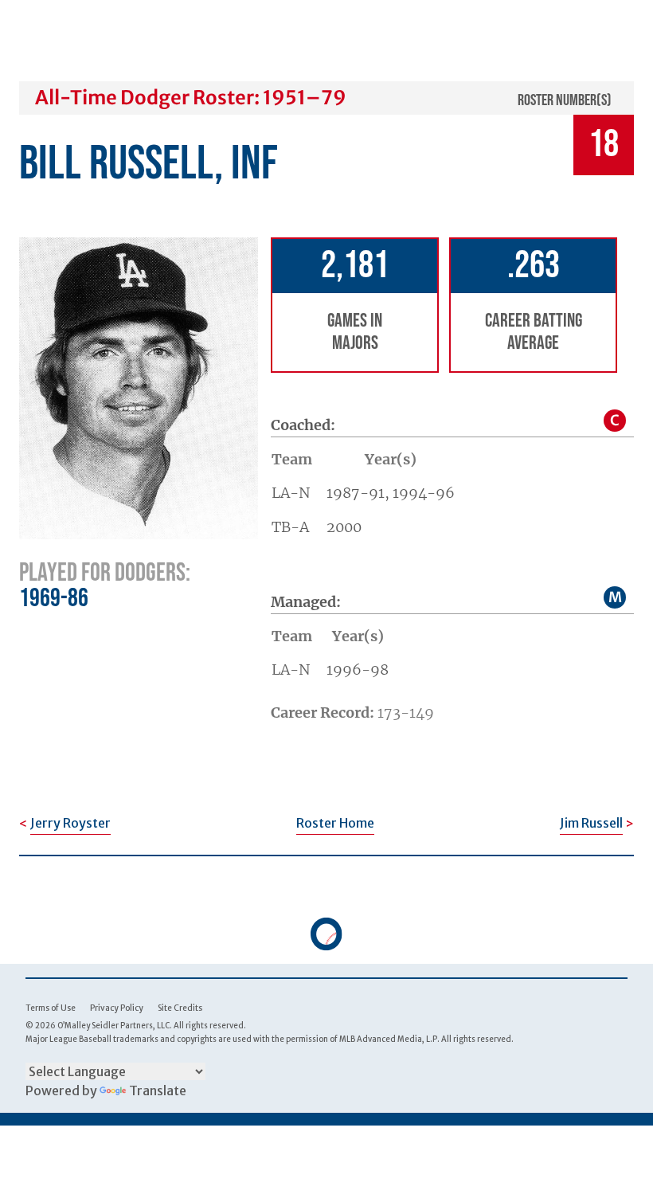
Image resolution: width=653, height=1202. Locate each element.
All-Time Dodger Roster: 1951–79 (190, 97)
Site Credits (180, 1008)
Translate (157, 1090)
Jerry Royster (70, 823)
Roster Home (335, 823)
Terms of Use (50, 1008)
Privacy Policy (116, 1008)
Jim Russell (591, 823)
